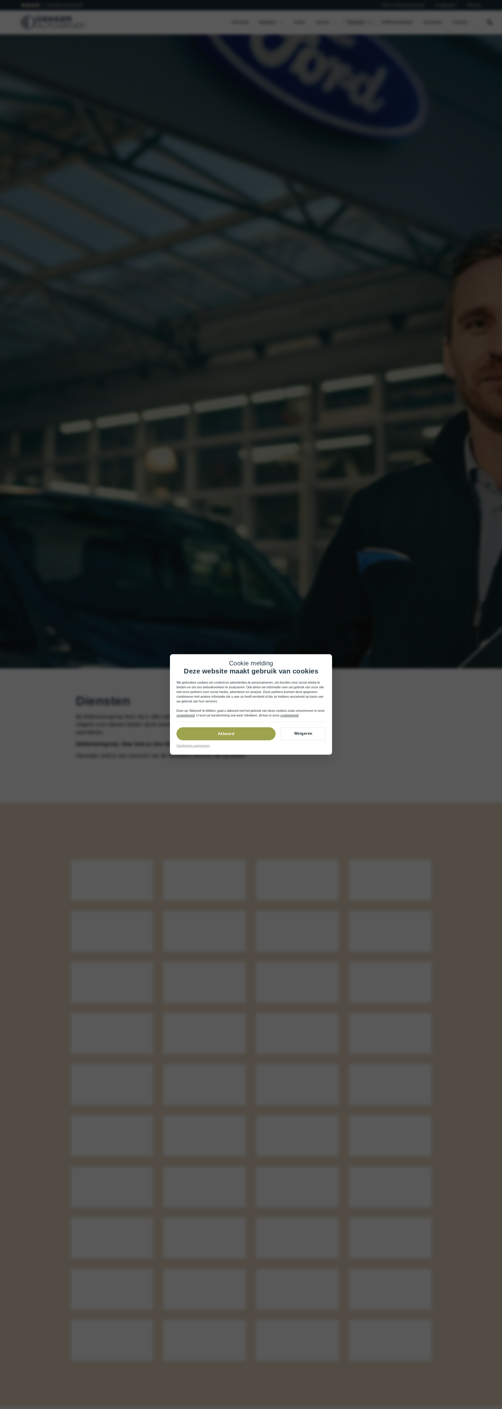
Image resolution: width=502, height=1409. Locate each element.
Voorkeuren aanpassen (193, 746)
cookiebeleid (185, 716)
